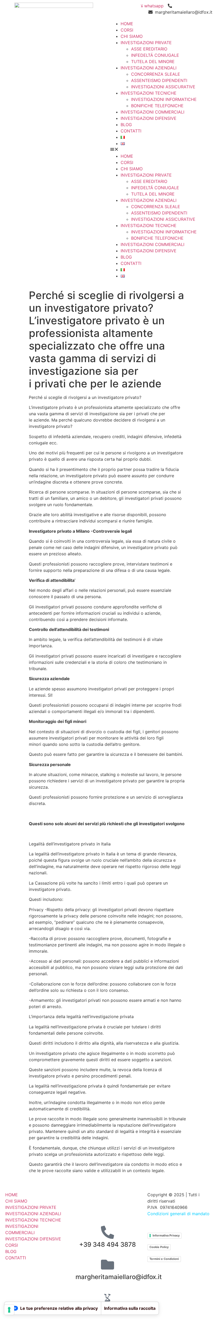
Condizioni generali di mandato (178, 1213)
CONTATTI (131, 131)
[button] (161, 150)
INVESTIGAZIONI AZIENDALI (148, 67)
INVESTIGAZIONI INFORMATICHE (164, 99)
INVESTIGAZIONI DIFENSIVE (148, 118)
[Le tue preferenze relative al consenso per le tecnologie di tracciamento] (9, 1310)
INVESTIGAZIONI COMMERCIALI (152, 112)
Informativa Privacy (166, 1235)
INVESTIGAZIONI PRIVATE (146, 42)
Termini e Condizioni (164, 1259)
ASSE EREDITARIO (149, 49)
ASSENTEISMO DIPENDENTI (159, 80)
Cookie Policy (159, 1247)
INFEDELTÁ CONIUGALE (155, 55)
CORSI (127, 30)
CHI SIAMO (132, 36)
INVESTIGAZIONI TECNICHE (148, 93)
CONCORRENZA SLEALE (155, 74)
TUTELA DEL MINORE (153, 61)
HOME (127, 23)
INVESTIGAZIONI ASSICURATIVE (163, 86)
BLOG (126, 124)
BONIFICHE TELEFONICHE (157, 105)
